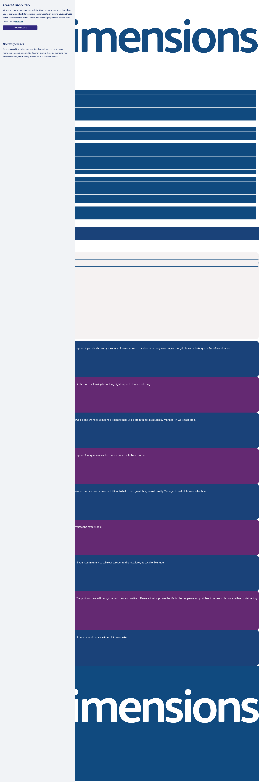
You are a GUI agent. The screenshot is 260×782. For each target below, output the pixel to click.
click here (19, 21)
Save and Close (20, 28)
